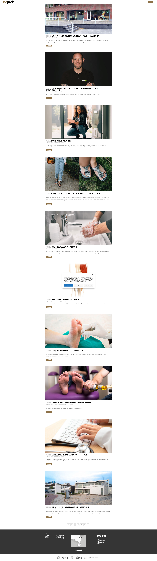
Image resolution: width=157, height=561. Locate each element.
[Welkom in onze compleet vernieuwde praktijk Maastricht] (78, 17)
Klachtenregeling (100, 542)
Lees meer (49, 45)
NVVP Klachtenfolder (101, 543)
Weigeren (78, 285)
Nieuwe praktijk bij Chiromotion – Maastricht (70, 507)
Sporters (79, 301)
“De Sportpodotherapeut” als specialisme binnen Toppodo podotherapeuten (72, 89)
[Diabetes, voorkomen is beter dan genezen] (78, 331)
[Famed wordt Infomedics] (78, 122)
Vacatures (99, 545)
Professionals (69, 301)
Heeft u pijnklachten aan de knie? (65, 299)
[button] (92, 274)
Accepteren (68, 285)
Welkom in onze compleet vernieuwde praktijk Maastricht (75, 36)
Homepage (58, 37)
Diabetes (58, 351)
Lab (63, 37)
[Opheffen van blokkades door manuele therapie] (78, 383)
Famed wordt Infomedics (61, 141)
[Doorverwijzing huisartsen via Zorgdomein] (78, 436)
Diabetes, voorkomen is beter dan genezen (69, 350)
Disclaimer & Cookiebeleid (102, 538)
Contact (150, 2)
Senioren (75, 301)
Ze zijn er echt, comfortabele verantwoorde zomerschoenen (75, 193)
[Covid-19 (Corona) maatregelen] (78, 228)
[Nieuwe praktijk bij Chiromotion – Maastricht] (78, 488)
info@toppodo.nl (60, 537)
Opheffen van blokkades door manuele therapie (71, 402)
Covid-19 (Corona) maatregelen (65, 247)
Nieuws (65, 37)
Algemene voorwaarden (102, 540)
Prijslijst (98, 544)
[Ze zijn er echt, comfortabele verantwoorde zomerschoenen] (78, 174)
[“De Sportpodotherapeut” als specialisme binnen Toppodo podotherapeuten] (78, 69)
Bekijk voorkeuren (88, 285)
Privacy (98, 539)
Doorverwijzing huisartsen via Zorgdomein (69, 455)
